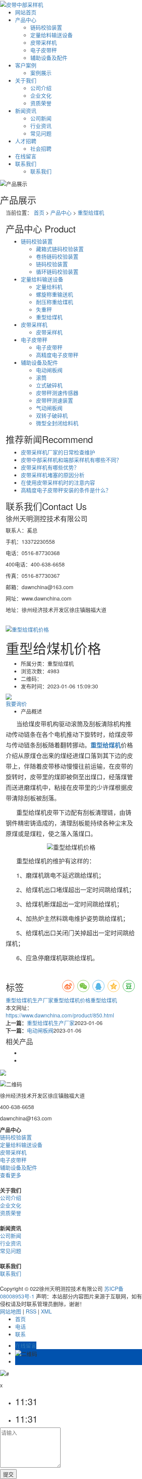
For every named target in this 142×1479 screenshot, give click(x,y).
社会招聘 (40, 148)
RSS (31, 1311)
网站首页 (25, 12)
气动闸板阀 (49, 408)
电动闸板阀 (49, 370)
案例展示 (40, 72)
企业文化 (40, 95)
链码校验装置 (46, 27)
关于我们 (25, 80)
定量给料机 (49, 286)
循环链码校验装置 (57, 271)
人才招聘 (25, 141)
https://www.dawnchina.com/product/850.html (60, 1015)
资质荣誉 (40, 103)
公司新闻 (40, 118)
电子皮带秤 (43, 50)
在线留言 (25, 156)
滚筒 (41, 377)
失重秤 (44, 309)
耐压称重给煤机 (54, 302)
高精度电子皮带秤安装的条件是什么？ (66, 490)
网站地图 (10, 1311)
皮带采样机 (43, 42)
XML (46, 1311)
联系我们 (25, 163)
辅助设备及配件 (48, 57)
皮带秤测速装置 (54, 400)
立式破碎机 (49, 385)
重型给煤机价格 (72, 1000)
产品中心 (25, 19)
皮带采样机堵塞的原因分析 (52, 475)
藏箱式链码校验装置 (60, 249)
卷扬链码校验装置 (57, 256)
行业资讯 (40, 125)
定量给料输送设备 (51, 35)
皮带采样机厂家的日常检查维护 (58, 452)
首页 (39, 212)
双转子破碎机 (52, 415)
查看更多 (10, 1175)
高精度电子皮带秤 (57, 355)
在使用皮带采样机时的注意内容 (58, 482)
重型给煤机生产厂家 (29, 1000)
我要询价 (16, 703)
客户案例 (25, 65)
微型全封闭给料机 (57, 423)
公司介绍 (40, 88)
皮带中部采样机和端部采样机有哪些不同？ (71, 459)
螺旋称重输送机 (54, 294)
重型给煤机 (91, 212)
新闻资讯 (25, 110)
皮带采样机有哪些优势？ (50, 467)
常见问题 (40, 133)
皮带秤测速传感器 (57, 392)
